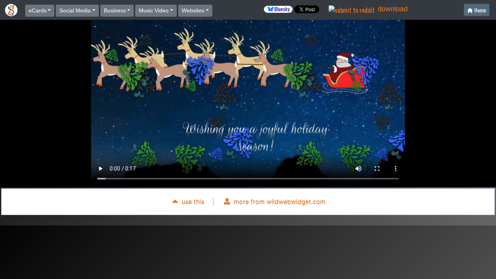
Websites (193, 10)
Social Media (75, 10)
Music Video (154, 10)
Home (480, 10)
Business (115, 10)
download (393, 9)
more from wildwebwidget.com (279, 201)
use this (192, 201)
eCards (37, 10)
